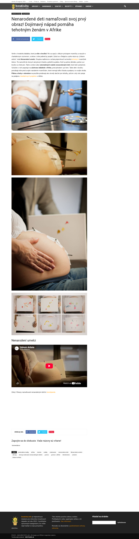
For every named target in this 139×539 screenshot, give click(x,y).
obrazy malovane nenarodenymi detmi (30, 455)
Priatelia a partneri (52, 1)
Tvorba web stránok (18, 537)
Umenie (88, 6)
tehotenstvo (66, 455)
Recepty (68, 6)
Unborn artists (16, 457)
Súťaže (81, 1)
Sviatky (58, 6)
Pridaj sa (36, 1)
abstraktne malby (23, 452)
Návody (35, 6)
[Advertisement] (49, 46)
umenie (74, 455)
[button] (124, 6)
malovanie (53, 452)
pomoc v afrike (55, 455)
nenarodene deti (63, 452)
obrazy (14, 455)
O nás (30, 1)
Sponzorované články (71, 1)
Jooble (86, 1)
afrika (33, 452)
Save (48, 39)
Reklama (43, 1)
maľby (45, 452)
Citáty (61, 1)
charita (39, 452)
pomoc (47, 455)
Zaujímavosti (25, 13)
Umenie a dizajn (16, 13)
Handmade (46, 6)
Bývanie (78, 6)
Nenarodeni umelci (76, 452)
